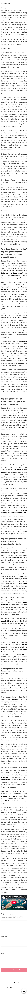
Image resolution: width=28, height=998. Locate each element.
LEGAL (22, 982)
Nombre (4, 936)
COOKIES (7, 982)
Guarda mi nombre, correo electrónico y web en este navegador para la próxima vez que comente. (14, 964)
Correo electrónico (8, 945)
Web (2, 953)
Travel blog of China (8, 987)
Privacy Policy (15, 982)
